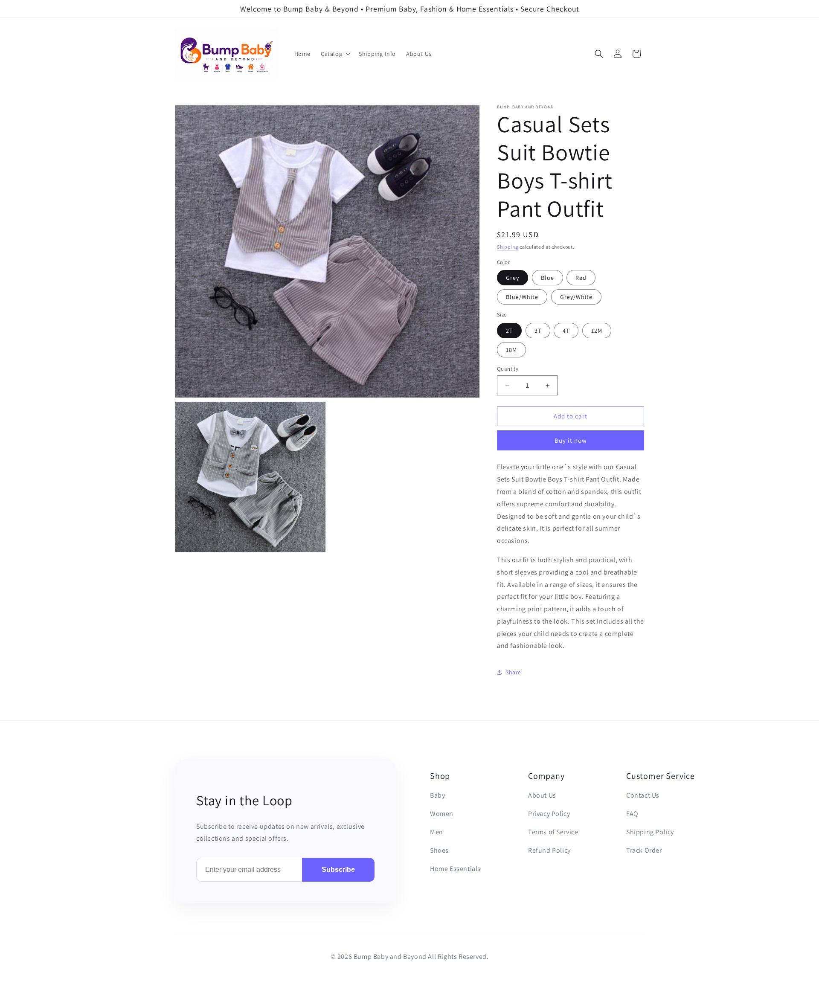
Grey (512, 278)
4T (566, 330)
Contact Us (642, 795)
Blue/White (522, 297)
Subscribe (338, 869)
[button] (335, 54)
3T (537, 330)
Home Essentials (455, 868)
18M (511, 350)
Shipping (508, 247)
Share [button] (513, 672)
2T (509, 330)
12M (596, 330)
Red (581, 278)
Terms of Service (553, 831)
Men (436, 831)
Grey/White (576, 297)
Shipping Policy (650, 831)
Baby (437, 795)
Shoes (439, 850)
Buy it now (571, 440)
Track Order (644, 850)
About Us (542, 795)
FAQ (632, 813)
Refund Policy (549, 850)
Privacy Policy (549, 813)
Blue (547, 278)
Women (441, 813)
